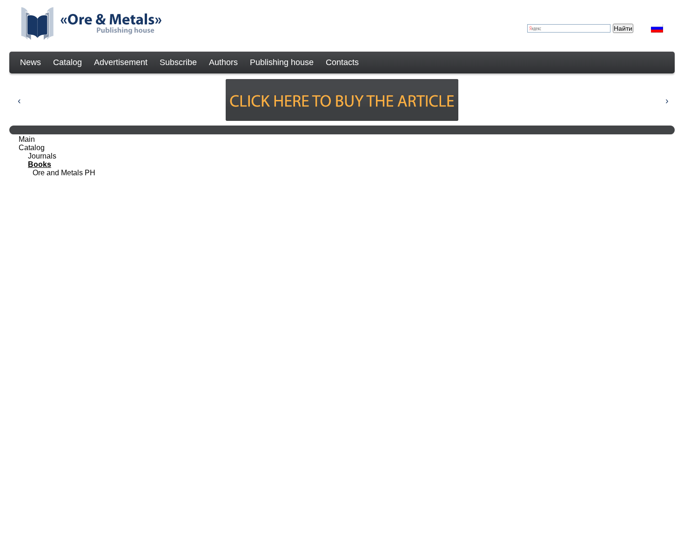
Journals (42, 156)
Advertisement (121, 62)
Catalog (67, 62)
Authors (223, 62)
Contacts (342, 62)
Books (39, 164)
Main (27, 139)
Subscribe (178, 62)
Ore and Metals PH (64, 173)
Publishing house (282, 62)
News (30, 62)
